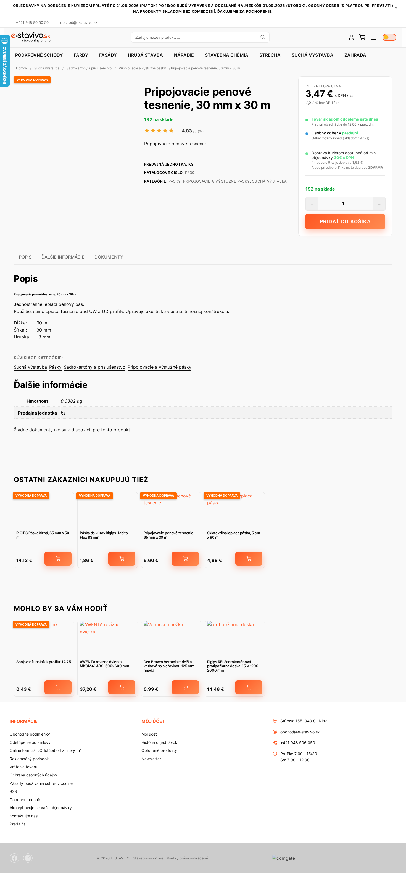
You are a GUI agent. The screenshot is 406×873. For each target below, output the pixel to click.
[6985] (248, 687)
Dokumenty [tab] (108, 257)
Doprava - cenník (25, 799)
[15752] (121, 559)
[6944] (121, 687)
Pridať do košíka (345, 221)
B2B (13, 791)
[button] (200, 37)
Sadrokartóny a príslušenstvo (89, 68)
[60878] (248, 559)
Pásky (174, 181)
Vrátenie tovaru (23, 766)
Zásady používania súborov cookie (41, 783)
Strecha (270, 55)
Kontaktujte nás (24, 816)
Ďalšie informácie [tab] (63, 257)
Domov (21, 68)
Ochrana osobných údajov (33, 775)
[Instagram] (28, 858)
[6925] (185, 687)
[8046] (185, 559)
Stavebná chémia (226, 55)
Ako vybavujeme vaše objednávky (41, 807)
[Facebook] (14, 858)
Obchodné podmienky (30, 734)
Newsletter (151, 758)
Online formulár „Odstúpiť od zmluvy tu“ (45, 750)
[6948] (58, 687)
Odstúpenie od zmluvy (30, 742)
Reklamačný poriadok (29, 758)
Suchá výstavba (312, 55)
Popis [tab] (25, 257)
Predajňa (18, 824)
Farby (81, 55)
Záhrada (355, 55)
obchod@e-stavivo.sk (300, 731)
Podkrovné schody (39, 55)
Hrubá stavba (145, 55)
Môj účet (149, 734)
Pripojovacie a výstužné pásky (142, 68)
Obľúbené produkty (159, 750)
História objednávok (159, 742)
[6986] (58, 559)
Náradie (184, 55)
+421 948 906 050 (297, 742)
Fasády (108, 55)
